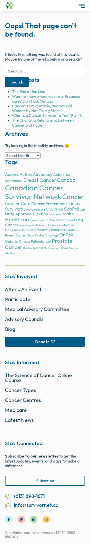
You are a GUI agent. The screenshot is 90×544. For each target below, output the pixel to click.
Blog (10, 329)
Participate (17, 299)
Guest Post (55, 214)
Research (40, 248)
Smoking (53, 248)
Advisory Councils (24, 319)
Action (26, 174)
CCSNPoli (54, 209)
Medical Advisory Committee (37, 309)
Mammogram (27, 225)
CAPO (27, 209)
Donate (42, 341)
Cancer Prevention (48, 203)
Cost (82, 209)
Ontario (11, 241)
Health (68, 213)
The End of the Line (28, 91)
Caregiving (38, 209)
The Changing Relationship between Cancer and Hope (43, 122)
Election (40, 213)
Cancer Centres (23, 400)
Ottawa (24, 241)
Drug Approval (18, 213)
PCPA (48, 241)
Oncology (51, 235)
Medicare (16, 410)
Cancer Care (17, 203)
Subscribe (45, 480)
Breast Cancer (39, 180)
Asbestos (61, 174)
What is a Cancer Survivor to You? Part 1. (47, 115)
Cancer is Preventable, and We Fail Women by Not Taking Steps (42, 108)
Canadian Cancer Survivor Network (34, 192)
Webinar (10, 253)
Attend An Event (23, 289)
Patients (37, 241)
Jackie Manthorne (59, 220)
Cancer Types (20, 390)
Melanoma (28, 230)
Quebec (27, 248)
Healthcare (18, 219)
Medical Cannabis (49, 225)
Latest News (19, 420)
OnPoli (66, 235)
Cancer (73, 197)
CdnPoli (71, 209)
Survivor (74, 248)
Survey (63, 248)
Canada (66, 179)
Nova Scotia (35, 235)
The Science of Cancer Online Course (38, 377)
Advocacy (42, 174)
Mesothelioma (47, 230)
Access (12, 174)
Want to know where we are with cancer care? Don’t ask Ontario (46, 99)
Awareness (13, 180)
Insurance (38, 220)
